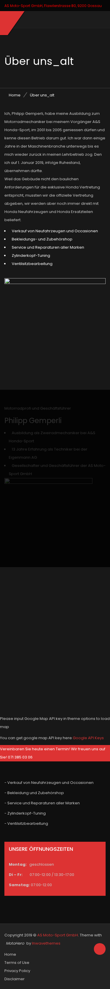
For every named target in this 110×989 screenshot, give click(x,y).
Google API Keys (88, 738)
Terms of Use (16, 962)
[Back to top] (100, 949)
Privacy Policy (17, 971)
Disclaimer (14, 979)
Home (15, 95)
